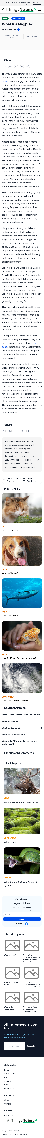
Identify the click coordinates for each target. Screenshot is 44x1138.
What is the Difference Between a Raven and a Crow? (31, 984)
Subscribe (22, 919)
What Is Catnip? (10, 530)
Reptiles (8, 877)
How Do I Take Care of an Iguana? (19, 658)
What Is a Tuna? (10, 615)
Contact (8, 1104)
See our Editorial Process (14, 479)
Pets (4, 526)
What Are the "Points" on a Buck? (21, 802)
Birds (7, 798)
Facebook (8, 1115)
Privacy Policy (6, 1134)
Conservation (10, 1073)
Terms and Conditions (20, 1134)
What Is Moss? (11, 842)
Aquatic (6, 612)
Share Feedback (31, 479)
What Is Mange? (10, 573)
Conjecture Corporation (26, 1131)
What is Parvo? (10, 955)
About (7, 1100)
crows (5, 81)
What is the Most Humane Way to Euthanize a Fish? (30, 1009)
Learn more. (37, 4)
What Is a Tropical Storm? (15, 700)
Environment (8, 697)
